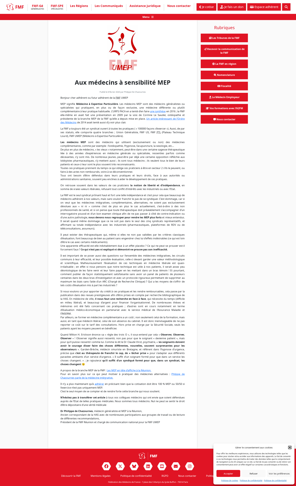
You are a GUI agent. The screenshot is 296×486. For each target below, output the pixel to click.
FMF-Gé (37, 7)
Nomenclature (225, 75)
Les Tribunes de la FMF (226, 38)
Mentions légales (101, 476)
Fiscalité (225, 86)
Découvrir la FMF (71, 476)
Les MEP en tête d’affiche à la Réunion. (129, 370)
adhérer (99, 384)
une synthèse (158, 111)
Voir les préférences (279, 473)
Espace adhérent (266, 7)
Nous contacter (179, 5)
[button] (289, 447)
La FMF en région (225, 64)
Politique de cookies (229, 480)
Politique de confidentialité (251, 480)
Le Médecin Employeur (225, 97)
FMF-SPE (57, 7)
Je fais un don (233, 7)
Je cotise (207, 7)
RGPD (165, 476)
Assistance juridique (145, 5)
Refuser (254, 473)
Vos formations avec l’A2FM (226, 108)
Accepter (228, 473)
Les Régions (79, 5)
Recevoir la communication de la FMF (226, 50)
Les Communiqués (109, 5)
